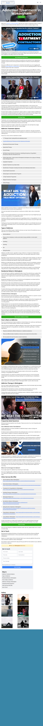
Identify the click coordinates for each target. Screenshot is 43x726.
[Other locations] (38, 2)
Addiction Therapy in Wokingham (9, 581)
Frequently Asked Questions (8, 583)
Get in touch (21, 16)
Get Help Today (21, 117)
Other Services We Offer (7, 585)
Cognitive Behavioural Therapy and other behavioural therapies (16, 141)
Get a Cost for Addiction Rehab (21, 316)
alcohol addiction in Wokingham (12, 66)
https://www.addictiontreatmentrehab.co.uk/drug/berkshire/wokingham (18, 489)
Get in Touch (5, 587)
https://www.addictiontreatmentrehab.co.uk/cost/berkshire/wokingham (18, 498)
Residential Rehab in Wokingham (9, 577)
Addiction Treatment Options (8, 574)
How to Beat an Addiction (7, 579)
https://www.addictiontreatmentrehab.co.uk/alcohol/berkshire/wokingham (19, 481)
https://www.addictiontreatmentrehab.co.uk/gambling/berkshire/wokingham (19, 494)
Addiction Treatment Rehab (12, 23)
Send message (17, 567)
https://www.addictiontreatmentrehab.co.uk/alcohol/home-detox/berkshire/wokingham (22, 485)
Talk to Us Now (21, 524)
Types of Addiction (6, 576)
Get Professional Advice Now (21, 57)
